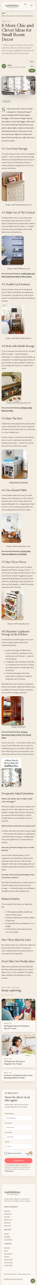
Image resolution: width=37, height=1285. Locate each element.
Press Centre (8, 1254)
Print (32, 70)
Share (32, 61)
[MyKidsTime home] (18, 6)
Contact (6, 1256)
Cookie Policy (8, 1265)
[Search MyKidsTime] (26, 5)
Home (3, 13)
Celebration (8, 1214)
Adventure (7, 1222)
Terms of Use (8, 1262)
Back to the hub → (8, 995)
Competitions (8, 1239)
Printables (7, 1237)
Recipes (6, 1234)
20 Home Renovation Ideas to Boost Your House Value (16, 735)
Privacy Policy (9, 1171)
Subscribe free (18, 1161)
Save (31, 66)
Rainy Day (7, 1211)
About (6, 1251)
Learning (6, 1217)
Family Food (8, 1219)
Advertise (7, 1248)
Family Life (7, 1225)
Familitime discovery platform (13, 1279)
